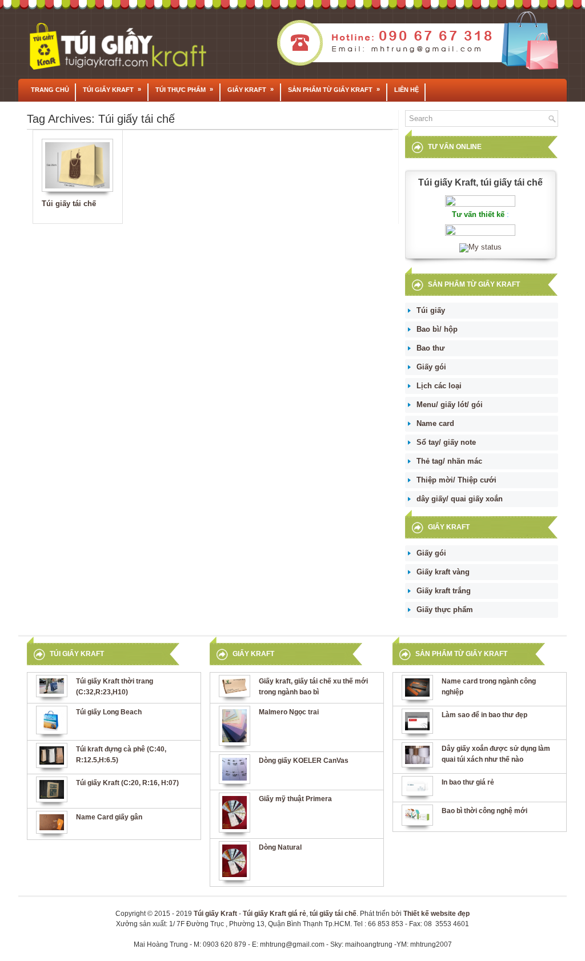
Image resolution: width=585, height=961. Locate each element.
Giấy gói (431, 367)
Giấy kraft (250, 89)
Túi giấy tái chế (69, 203)
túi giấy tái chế (333, 914)
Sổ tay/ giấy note (446, 442)
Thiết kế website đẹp (436, 914)
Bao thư (430, 348)
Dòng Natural (280, 847)
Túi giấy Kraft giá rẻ (274, 914)
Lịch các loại (439, 385)
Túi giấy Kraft (112, 89)
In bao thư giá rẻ (468, 782)
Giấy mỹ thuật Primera (295, 799)
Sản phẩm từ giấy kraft (334, 89)
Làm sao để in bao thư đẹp (484, 715)
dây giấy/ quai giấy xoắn (459, 498)
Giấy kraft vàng (443, 572)
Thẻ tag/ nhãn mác (449, 461)
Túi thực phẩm (184, 89)
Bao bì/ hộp (437, 329)
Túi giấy (430, 310)
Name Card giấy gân (109, 817)
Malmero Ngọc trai (289, 712)
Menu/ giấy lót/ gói (449, 404)
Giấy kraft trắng (443, 590)
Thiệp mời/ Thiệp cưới (456, 480)
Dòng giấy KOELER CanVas (303, 761)
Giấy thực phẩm (444, 609)
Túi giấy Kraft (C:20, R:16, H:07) (127, 783)
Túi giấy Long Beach (109, 712)
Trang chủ (50, 89)
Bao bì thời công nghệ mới (484, 811)
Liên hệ (406, 89)
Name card (435, 423)
